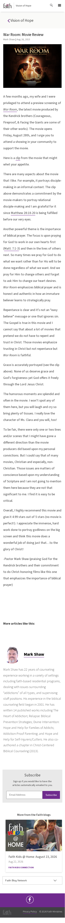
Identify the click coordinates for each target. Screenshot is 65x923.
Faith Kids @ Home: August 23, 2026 (32, 857)
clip (18, 158)
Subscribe (51, 794)
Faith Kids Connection (21, 867)
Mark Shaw (9, 39)
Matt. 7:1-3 (11, 248)
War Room (10, 109)
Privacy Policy (30, 911)
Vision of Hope (23, 6)
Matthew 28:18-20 (23, 213)
